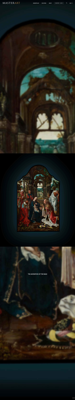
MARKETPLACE (36, 3)
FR (71, 3)
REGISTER (57, 3)
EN (70, 3)
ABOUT (50, 3)
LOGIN (61, 3)
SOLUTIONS (44, 3)
